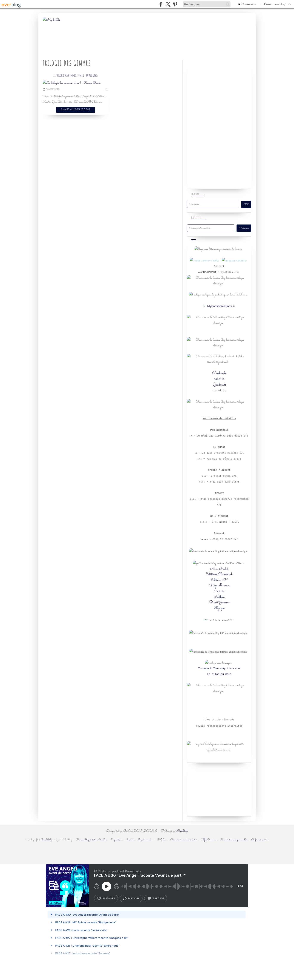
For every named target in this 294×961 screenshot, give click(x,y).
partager (133, 898)
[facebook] (161, 4)
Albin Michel (219, 568)
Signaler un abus (145, 840)
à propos (158, 898)
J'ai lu (219, 591)
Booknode (219, 373)
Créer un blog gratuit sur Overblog (92, 840)
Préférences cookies (259, 840)
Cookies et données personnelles (234, 840)
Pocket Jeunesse (219, 603)
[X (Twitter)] (168, 4)
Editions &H (219, 580)
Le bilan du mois (219, 674)
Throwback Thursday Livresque (219, 668)
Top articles (116, 840)
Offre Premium (209, 840)
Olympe (219, 608)
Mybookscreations (219, 306)
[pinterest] (175, 4)
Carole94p (46, 840)
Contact (129, 840)
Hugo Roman (219, 586)
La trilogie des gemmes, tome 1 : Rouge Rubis (75, 75)
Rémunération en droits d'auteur (183, 840)
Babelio (219, 379)
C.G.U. (162, 840)
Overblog (182, 831)
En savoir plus (75, 110)
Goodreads (219, 385)
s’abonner (108, 898)
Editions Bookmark (219, 574)
